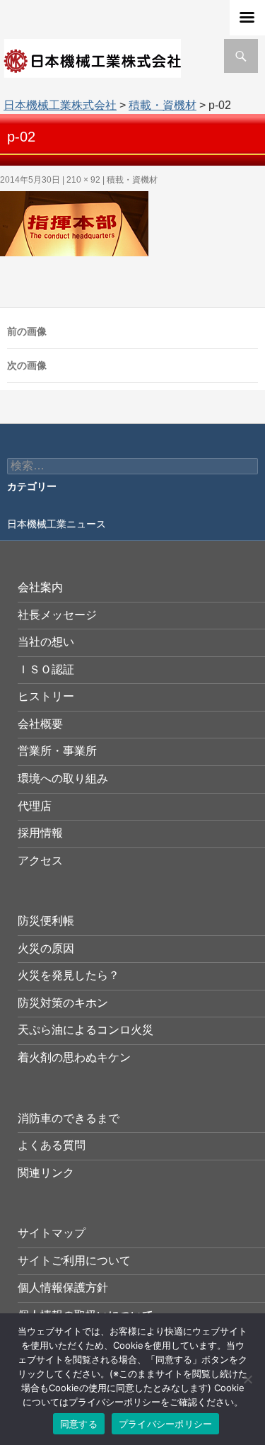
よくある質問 (52, 1145)
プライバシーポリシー (166, 1423)
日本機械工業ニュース (56, 524)
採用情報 (40, 833)
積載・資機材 (162, 105)
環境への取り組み (63, 778)
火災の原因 (46, 948)
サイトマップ (52, 1233)
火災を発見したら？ (68, 975)
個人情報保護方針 (63, 1287)
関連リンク (46, 1173)
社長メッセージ (57, 615)
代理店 (35, 806)
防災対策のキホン (63, 1003)
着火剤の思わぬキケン (74, 1057)
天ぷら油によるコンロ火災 (85, 1030)
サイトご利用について (74, 1261)
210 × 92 (83, 180)
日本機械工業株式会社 (60, 105)
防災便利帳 (46, 921)
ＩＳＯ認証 (46, 669)
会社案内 (40, 587)
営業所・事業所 (57, 751)
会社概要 (40, 724)
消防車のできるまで (68, 1118)
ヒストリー (46, 696)
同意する (79, 1423)
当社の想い (46, 642)
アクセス (40, 861)
